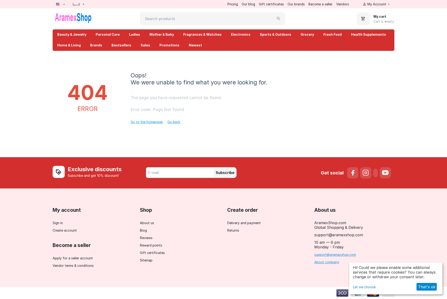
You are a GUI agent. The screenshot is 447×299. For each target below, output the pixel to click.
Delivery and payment (244, 223)
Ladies (134, 34)
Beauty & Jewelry (71, 34)
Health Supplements (368, 34)
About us (147, 223)
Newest (195, 45)
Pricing (232, 4)
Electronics (241, 34)
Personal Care (108, 34)
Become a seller (320, 4)
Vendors (342, 4)
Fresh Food (332, 34)
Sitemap (146, 260)
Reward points (151, 245)
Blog (143, 230)
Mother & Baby (161, 34)
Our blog (248, 4)
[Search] (279, 19)
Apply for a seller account (73, 258)
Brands (96, 45)
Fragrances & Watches (202, 34)
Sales (145, 45)
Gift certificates (271, 4)
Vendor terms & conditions (73, 266)
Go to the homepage (147, 122)
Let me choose (364, 287)
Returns (233, 230)
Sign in (58, 223)
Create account (65, 230)
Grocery (307, 34)
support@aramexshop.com (335, 255)
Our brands (296, 4)
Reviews (146, 238)
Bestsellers (121, 45)
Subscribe (225, 172)
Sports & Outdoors (275, 34)
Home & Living (69, 45)
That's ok (426, 287)
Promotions (169, 45)
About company (326, 262)
